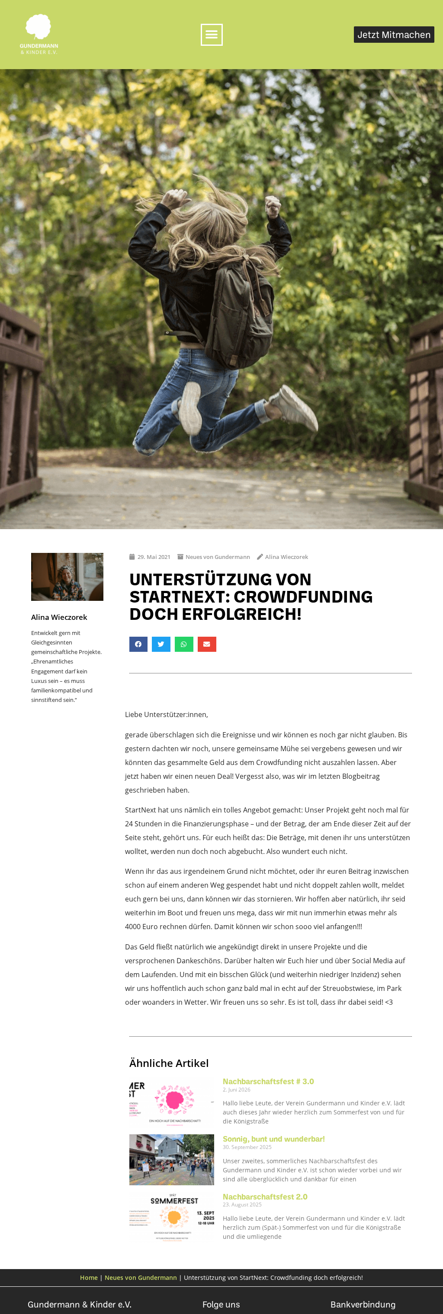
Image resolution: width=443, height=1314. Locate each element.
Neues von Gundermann (218, 557)
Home (89, 1277)
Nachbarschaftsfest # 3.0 (268, 1081)
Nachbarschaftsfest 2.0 (265, 1196)
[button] (212, 35)
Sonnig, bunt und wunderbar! (274, 1138)
